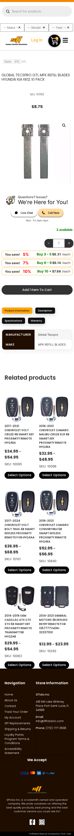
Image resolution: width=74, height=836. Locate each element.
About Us (11, 700)
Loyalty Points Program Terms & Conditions (17, 739)
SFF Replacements (17, 723)
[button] (63, 125)
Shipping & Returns (18, 729)
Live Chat (27, 212)
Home (8, 61)
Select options (19, 475)
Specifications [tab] (13, 320)
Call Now (53, 212)
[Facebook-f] (32, 822)
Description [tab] (45, 310)
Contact (10, 706)
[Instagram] (42, 822)
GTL (17, 61)
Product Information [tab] (17, 310)
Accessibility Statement (13, 751)
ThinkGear (65, 834)
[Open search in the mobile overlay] (37, 11)
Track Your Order (16, 712)
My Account (13, 717)
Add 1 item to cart (37, 290)
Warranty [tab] (36, 320)
